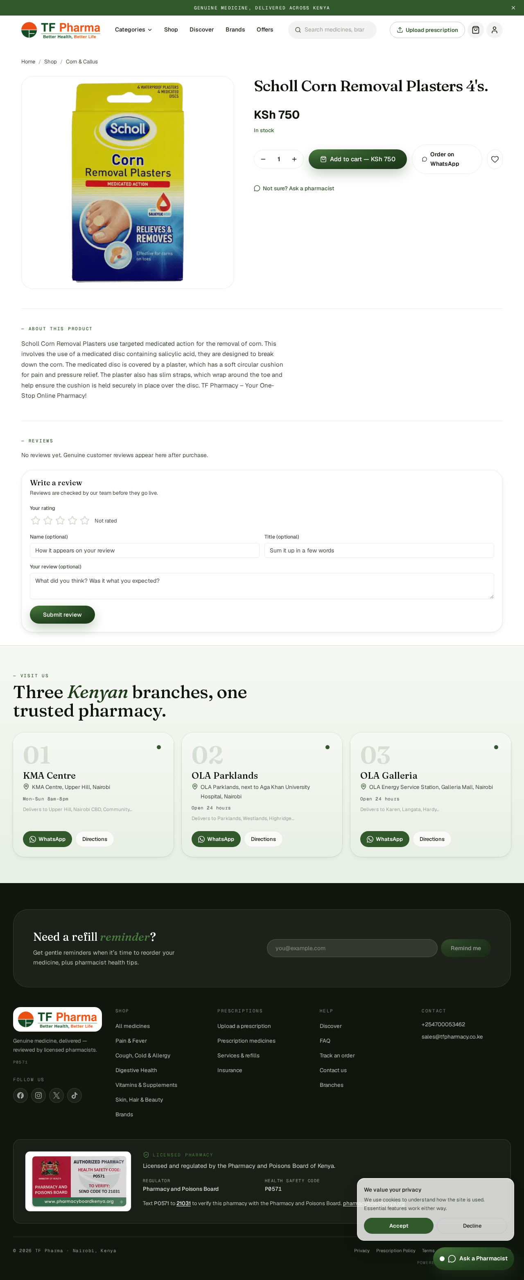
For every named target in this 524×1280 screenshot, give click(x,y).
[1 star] (35, 520)
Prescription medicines (246, 1040)
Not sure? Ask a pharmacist (298, 188)
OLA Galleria (389, 775)
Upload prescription (432, 30)
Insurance (229, 1070)
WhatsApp (52, 839)
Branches (331, 1084)
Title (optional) (281, 536)
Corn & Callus (82, 61)
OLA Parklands (225, 775)
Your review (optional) (55, 566)
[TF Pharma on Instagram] (38, 1095)
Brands (235, 30)
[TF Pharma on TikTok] (74, 1095)
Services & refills (238, 1055)
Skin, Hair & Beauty (139, 1099)
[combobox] (332, 30)
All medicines (132, 1026)
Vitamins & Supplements (146, 1084)
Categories (130, 30)
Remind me (466, 948)
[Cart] (476, 30)
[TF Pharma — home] (60, 30)
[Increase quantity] (294, 159)
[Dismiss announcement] (513, 8)
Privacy (362, 1250)
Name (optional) (49, 536)
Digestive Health (136, 1070)
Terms (428, 1250)
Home (28, 61)
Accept (399, 1225)
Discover (202, 30)
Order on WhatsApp (444, 159)
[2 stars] (48, 520)
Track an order (337, 1055)
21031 (183, 1203)
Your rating (42, 508)
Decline (472, 1225)
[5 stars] (84, 520)
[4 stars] (72, 520)
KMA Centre (49, 775)
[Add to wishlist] (495, 159)
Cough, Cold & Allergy (142, 1055)
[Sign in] (494, 30)
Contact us (333, 1070)
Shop (171, 30)
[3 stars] (60, 520)
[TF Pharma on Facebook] (20, 1095)
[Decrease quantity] (263, 159)
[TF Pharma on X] (56, 1095)
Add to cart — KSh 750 (362, 159)
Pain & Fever (131, 1040)
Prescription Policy (396, 1250)
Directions (94, 839)
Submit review (62, 614)
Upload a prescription (244, 1026)
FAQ (325, 1040)
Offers (265, 30)
